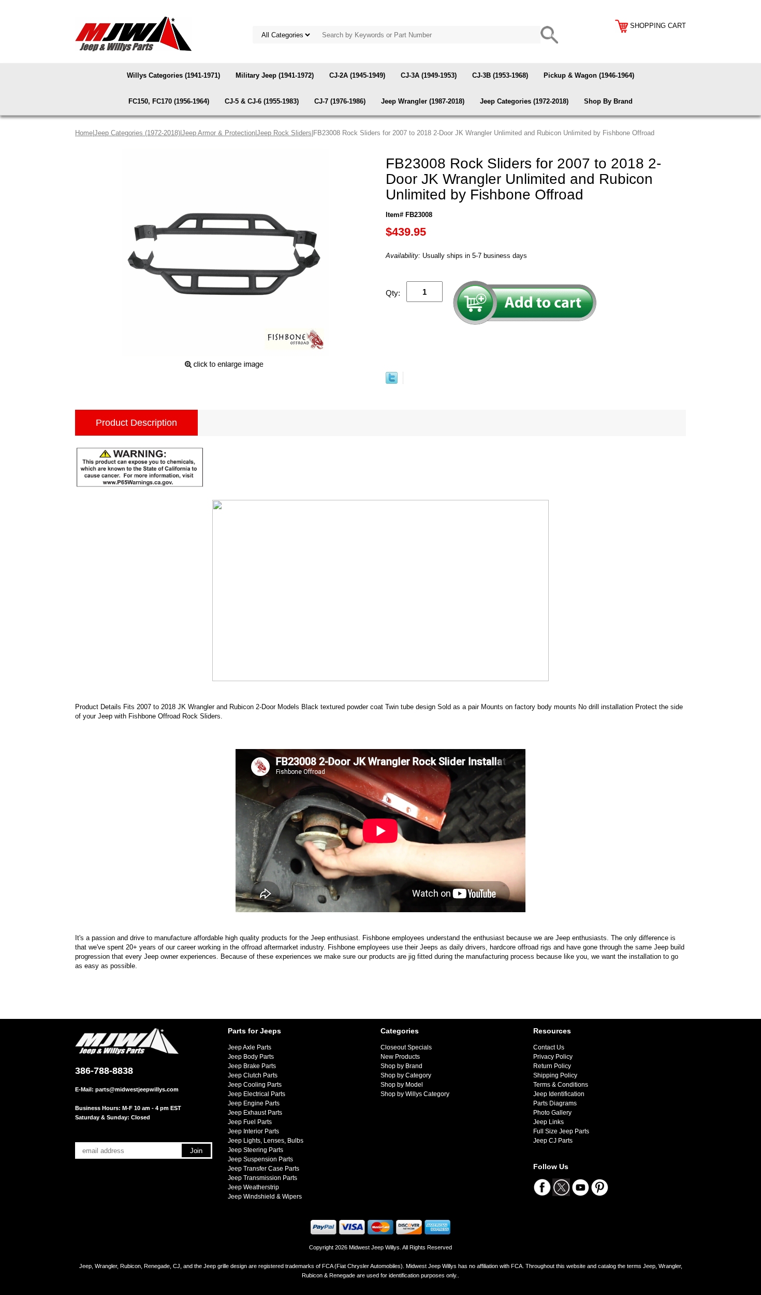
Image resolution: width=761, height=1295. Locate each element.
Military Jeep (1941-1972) (275, 75)
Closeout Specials (406, 1047)
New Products (400, 1056)
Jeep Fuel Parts (250, 1122)
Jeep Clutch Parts (252, 1075)
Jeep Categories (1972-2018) (524, 101)
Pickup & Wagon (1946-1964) (589, 75)
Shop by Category (405, 1075)
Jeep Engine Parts (254, 1103)
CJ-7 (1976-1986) (339, 101)
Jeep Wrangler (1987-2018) (422, 101)
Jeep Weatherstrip (253, 1187)
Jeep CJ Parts (553, 1140)
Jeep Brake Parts (252, 1066)
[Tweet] (392, 381)
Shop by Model (401, 1084)
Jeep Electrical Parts (256, 1094)
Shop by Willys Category (414, 1094)
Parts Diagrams (555, 1103)
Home (84, 133)
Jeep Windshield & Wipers (265, 1196)
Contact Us (548, 1047)
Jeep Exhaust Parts (255, 1112)
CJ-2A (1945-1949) (357, 75)
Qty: (393, 293)
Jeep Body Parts (251, 1056)
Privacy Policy (553, 1056)
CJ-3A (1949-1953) (429, 75)
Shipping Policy (555, 1075)
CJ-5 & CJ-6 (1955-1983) (262, 101)
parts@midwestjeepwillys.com (137, 1089)
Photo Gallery (552, 1112)
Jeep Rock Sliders (284, 133)
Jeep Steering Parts (255, 1150)
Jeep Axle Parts (249, 1047)
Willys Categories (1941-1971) (173, 75)
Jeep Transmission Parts (262, 1178)
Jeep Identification (558, 1094)
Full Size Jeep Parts (561, 1131)
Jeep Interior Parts (253, 1131)
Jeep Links (548, 1122)
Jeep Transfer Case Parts (263, 1168)
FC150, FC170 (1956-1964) (168, 101)
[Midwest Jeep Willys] (133, 33)
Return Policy (552, 1066)
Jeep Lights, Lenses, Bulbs (265, 1140)
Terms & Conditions (560, 1084)
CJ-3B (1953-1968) (500, 75)
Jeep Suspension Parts (260, 1159)
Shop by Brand (401, 1066)
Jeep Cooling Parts (255, 1084)
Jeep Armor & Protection (218, 133)
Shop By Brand (608, 101)
